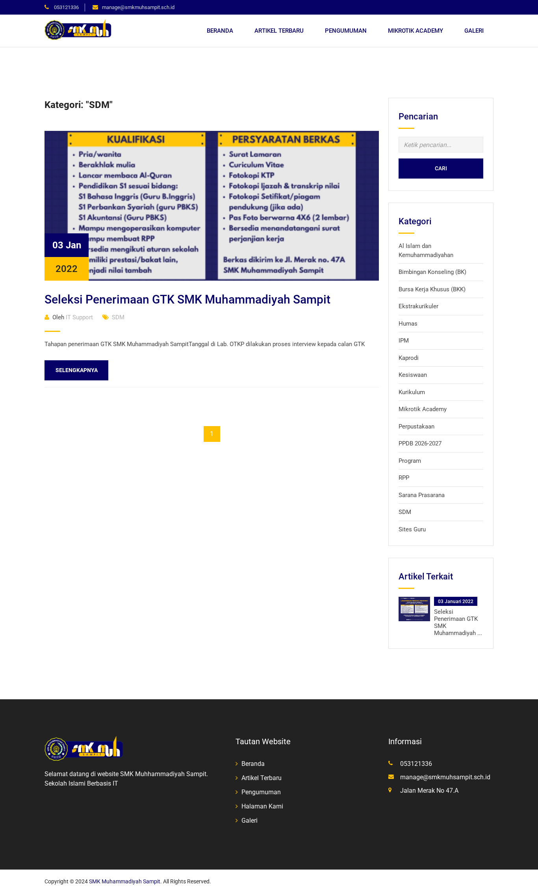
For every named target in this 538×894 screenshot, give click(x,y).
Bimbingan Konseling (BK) (432, 272)
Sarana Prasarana (422, 495)
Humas (408, 323)
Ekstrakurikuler (418, 306)
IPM (404, 340)
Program (410, 460)
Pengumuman (346, 30)
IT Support (72, 317)
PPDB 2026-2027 (420, 443)
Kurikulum (412, 392)
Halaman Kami (262, 806)
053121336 (66, 7)
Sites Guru (412, 529)
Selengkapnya (77, 370)
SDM (118, 317)
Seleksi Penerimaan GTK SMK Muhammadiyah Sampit (187, 299)
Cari (441, 168)
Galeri (474, 30)
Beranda (220, 30)
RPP (404, 477)
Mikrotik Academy (415, 30)
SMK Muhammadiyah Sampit (124, 881)
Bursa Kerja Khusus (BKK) (432, 289)
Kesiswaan (413, 374)
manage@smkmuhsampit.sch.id (138, 7)
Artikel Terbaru (279, 30)
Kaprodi (409, 357)
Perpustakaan (416, 426)
